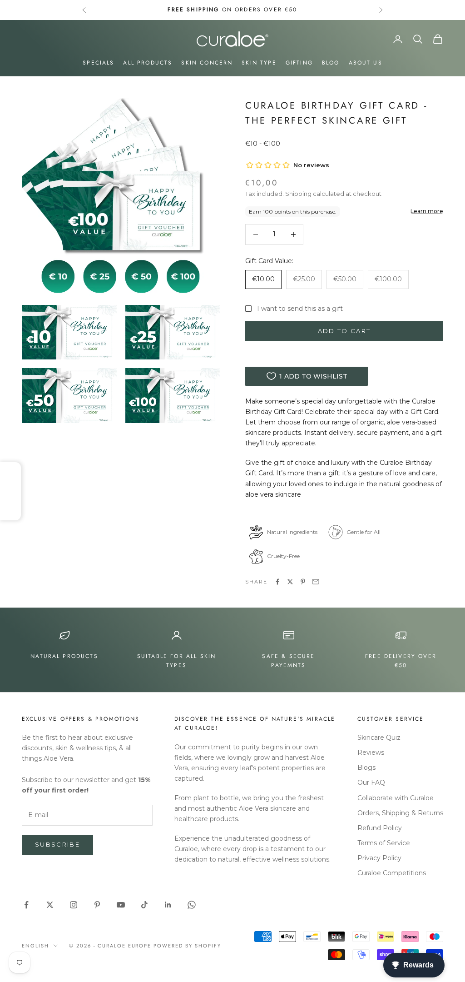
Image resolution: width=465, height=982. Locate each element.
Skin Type (259, 63)
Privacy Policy (379, 858)
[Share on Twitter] (290, 581)
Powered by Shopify (187, 945)
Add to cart (344, 330)
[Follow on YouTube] (120, 904)
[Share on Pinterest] (303, 581)
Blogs (366, 767)
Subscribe (57, 844)
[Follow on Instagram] (73, 904)
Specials (98, 63)
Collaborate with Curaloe (395, 798)
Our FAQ (371, 782)
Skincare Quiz (379, 737)
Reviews (370, 752)
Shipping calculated (314, 193)
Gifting (299, 63)
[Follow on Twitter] (49, 904)
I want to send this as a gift (300, 308)
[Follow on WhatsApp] (191, 904)
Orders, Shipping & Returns (400, 813)
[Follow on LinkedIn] (168, 904)
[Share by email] (315, 581)
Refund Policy (379, 828)
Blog (331, 63)
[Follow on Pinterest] (97, 904)
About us (365, 63)
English (35, 945)
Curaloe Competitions (391, 873)
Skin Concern (206, 63)
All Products (147, 63)
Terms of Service (383, 843)
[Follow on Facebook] (26, 904)
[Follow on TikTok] (144, 904)
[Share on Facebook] (277, 581)
